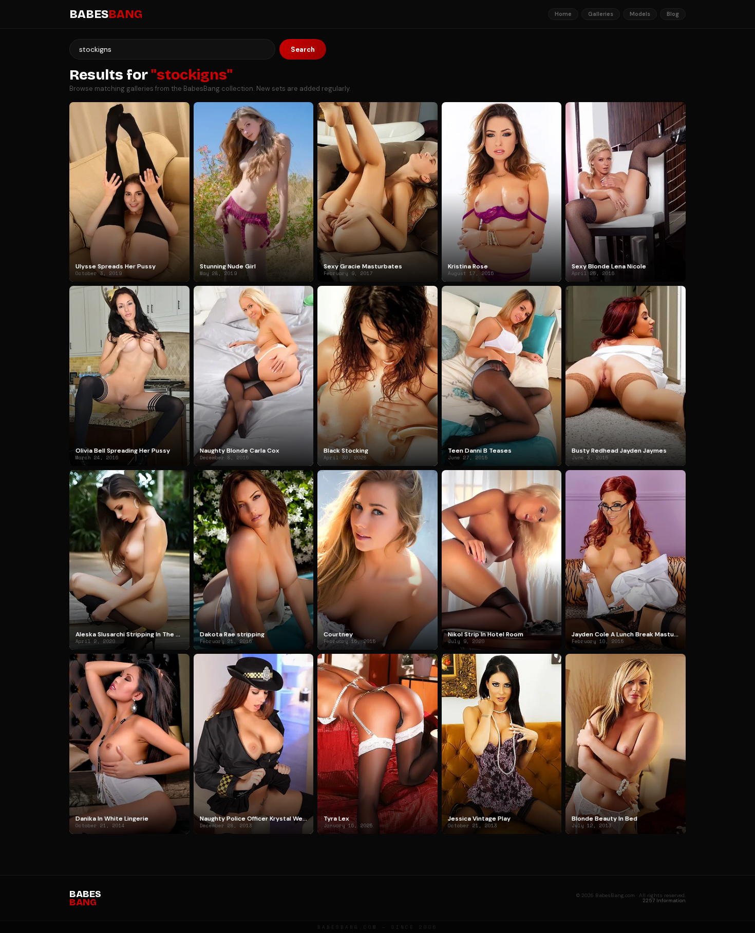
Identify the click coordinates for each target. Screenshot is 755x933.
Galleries (600, 13)
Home (563, 13)
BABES (105, 14)
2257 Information (664, 900)
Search (303, 49)
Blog (673, 13)
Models (640, 13)
